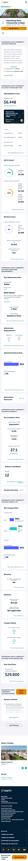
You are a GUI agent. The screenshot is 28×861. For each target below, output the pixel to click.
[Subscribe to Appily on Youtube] (24, 850)
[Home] (4, 2)
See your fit (7, 301)
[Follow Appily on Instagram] (3, 850)
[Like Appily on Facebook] (14, 850)
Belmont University (7, 762)
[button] (3, 33)
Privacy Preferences (6, 821)
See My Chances (14, 28)
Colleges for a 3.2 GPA (6, 779)
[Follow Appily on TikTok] (19, 850)
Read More (14, 67)
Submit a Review (21, 692)
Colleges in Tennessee (6, 777)
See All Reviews (14, 725)
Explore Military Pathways (10, 120)
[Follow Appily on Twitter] (8, 850)
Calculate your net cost (9, 105)
